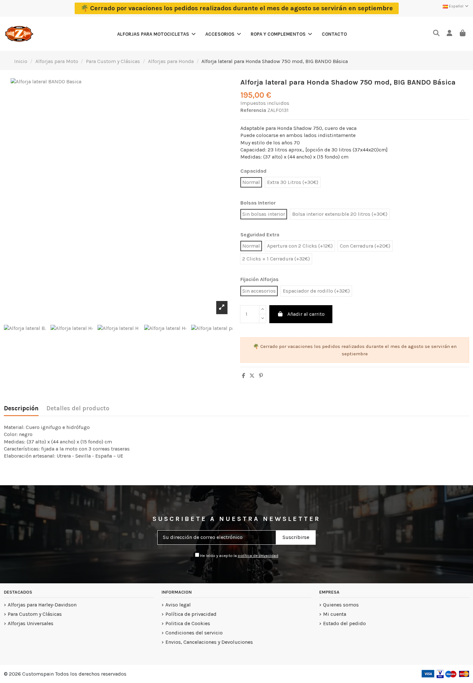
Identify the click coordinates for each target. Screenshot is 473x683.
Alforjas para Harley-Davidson (42, 605)
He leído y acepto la (238, 555)
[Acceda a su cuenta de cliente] (449, 33)
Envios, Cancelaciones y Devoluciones (209, 642)
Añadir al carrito (306, 314)
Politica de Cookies (187, 623)
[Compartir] (243, 376)
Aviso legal (178, 605)
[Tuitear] (252, 376)
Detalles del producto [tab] (77, 408)
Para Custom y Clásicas (35, 614)
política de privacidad (258, 555)
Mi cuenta (334, 614)
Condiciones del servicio (194, 633)
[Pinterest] (261, 376)
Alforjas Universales (30, 623)
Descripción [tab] (21, 408)
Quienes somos (341, 605)
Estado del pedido (344, 623)
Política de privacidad (191, 614)
